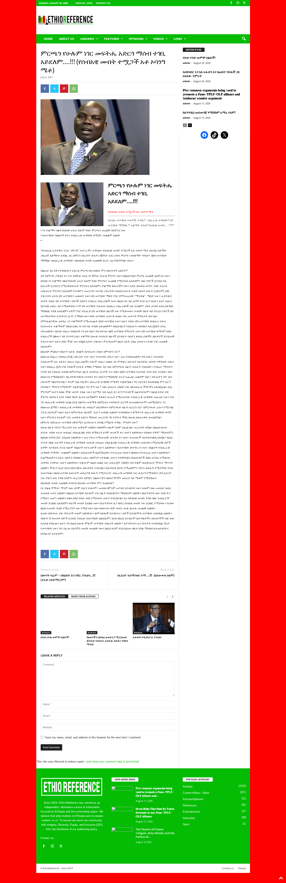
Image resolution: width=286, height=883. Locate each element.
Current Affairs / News (196, 792)
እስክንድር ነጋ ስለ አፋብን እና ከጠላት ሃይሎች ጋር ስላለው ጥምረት (211, 74)
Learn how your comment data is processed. (112, 761)
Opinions (136, 39)
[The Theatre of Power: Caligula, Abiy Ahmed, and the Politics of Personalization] (122, 835)
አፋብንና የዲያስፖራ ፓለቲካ (147, 637)
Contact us (103, 3)
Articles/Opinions (193, 799)
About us (66, 39)
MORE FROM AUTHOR (83, 596)
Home (48, 39)
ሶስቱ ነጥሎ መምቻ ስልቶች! (55, 637)
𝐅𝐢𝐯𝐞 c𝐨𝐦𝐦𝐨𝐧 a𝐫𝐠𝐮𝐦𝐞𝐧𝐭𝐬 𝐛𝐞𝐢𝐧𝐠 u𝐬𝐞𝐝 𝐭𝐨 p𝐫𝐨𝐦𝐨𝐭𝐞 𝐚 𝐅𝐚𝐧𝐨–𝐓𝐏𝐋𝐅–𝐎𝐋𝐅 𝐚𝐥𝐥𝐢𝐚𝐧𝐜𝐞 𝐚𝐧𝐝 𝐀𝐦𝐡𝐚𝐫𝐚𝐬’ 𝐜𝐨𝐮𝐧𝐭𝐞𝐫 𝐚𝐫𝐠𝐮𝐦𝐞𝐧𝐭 (211, 94)
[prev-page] (167, 596)
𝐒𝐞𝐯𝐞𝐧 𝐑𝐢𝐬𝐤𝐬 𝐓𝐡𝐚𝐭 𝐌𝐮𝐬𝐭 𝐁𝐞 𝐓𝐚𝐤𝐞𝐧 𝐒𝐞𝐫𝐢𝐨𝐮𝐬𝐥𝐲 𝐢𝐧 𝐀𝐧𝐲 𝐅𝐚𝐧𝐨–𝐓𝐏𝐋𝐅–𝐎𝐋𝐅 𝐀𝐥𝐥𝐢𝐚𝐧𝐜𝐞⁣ (155, 812)
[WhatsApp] (74, 88)
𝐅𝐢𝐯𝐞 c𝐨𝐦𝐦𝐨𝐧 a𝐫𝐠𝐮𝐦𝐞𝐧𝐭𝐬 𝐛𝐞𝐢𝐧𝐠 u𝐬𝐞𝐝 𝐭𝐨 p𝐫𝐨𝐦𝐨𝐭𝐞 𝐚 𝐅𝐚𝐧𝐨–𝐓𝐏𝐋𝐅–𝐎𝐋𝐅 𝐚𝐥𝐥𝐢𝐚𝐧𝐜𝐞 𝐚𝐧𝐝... (155, 792)
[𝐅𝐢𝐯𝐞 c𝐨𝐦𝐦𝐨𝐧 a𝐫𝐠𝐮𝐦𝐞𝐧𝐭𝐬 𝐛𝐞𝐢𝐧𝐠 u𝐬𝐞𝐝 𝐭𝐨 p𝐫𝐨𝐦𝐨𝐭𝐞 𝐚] (122, 794)
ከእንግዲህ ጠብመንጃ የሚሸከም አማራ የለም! (209, 112)
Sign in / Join (84, 3)
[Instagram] (237, 3)
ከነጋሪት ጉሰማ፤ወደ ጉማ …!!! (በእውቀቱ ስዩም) (145, 575)
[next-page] (172, 596)
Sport (186, 824)
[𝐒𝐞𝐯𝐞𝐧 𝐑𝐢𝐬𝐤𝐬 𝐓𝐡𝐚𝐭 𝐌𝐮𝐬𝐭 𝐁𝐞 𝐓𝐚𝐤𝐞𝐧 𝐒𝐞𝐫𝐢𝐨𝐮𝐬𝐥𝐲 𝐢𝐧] (122, 815)
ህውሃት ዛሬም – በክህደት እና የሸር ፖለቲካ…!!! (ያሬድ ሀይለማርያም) (68, 577)
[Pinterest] (64, 88)
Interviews (189, 818)
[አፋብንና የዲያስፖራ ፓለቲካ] (154, 618)
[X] (244, 3)
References (190, 805)
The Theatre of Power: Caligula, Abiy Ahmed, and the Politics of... (155, 833)
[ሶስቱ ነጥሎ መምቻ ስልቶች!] (61, 618)
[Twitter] (54, 88)
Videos (158, 39)
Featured (111, 39)
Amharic (87, 39)
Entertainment (191, 811)
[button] (243, 38)
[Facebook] (231, 3)
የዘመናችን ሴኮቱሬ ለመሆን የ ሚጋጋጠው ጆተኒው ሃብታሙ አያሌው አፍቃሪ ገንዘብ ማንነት (107, 640)
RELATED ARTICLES (54, 596)
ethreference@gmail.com (70, 838)
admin (186, 62)
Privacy (242, 868)
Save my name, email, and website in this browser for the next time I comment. (93, 737)
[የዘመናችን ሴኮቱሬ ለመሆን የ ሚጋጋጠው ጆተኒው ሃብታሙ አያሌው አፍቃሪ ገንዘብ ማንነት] (108, 618)
